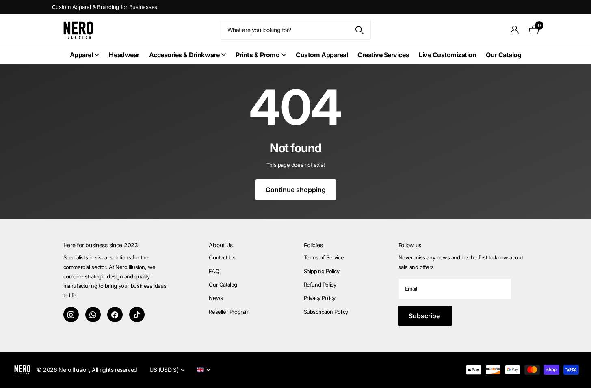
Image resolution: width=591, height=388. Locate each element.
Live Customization (447, 55)
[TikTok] (137, 314)
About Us (221, 244)
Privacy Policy (320, 298)
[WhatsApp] (93, 314)
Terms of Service (324, 257)
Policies (313, 244)
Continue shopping (296, 189)
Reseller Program (229, 311)
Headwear (124, 55)
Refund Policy (320, 284)
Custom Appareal (322, 55)
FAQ (214, 271)
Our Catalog (503, 55)
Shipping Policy (322, 271)
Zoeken (360, 30)
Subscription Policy (326, 311)
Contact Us (222, 257)
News (216, 298)
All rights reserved (114, 369)
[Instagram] (71, 314)
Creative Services (383, 55)
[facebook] (115, 314)
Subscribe (425, 316)
